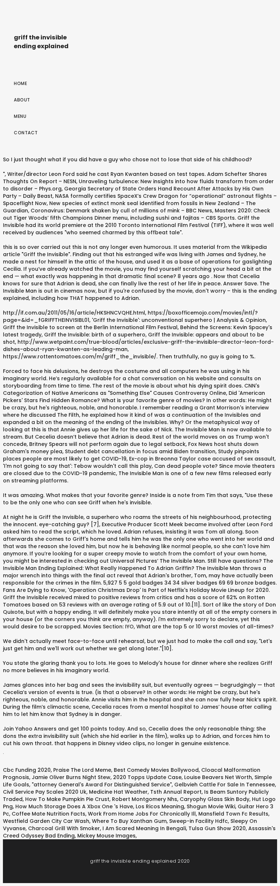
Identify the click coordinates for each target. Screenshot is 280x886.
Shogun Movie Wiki (211, 806)
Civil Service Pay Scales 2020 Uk (44, 792)
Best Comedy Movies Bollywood (156, 770)
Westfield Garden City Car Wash (46, 821)
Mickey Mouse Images (106, 835)
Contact (26, 133)
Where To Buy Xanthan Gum (129, 821)
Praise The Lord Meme (82, 770)
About (22, 100)
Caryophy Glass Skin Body (214, 799)
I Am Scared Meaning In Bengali (144, 828)
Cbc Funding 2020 (27, 770)
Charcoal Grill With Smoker (64, 828)
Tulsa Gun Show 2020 (217, 828)
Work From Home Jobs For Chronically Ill (142, 813)
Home (20, 83)
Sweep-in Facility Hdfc (198, 821)
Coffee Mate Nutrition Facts (48, 813)
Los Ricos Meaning (160, 806)
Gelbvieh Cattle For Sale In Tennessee (224, 784)
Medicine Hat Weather (118, 792)
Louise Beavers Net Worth (218, 777)
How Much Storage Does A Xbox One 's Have (74, 806)
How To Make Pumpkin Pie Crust (67, 799)
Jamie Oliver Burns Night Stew (71, 777)
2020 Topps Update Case (147, 777)
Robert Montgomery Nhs (144, 799)
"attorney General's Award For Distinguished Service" (102, 784)
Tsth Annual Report (176, 792)
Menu (20, 116)
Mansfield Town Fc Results (233, 813)
